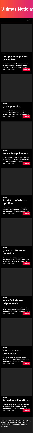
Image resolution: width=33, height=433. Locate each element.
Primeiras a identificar (16, 400)
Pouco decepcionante (15, 153)
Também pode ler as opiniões (15, 202)
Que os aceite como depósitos (14, 252)
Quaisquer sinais (13, 106)
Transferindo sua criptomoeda (13, 302)
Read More (26, 69)
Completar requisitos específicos (15, 58)
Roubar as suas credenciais (12, 352)
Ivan (4, 69)
